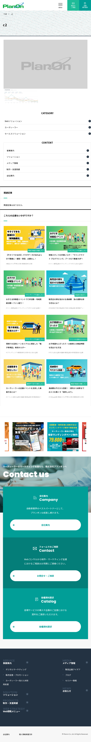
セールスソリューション (15, 133)
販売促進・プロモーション (17, 675)
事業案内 (10, 150)
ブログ (68, 675)
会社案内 (10, 175)
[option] (28, 436)
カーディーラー (11, 127)
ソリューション (13, 156)
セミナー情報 (71, 680)
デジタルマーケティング (16, 669)
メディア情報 (12, 163)
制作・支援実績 (13, 169)
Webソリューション (13, 121)
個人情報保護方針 (25, 734)
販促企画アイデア (72, 669)
